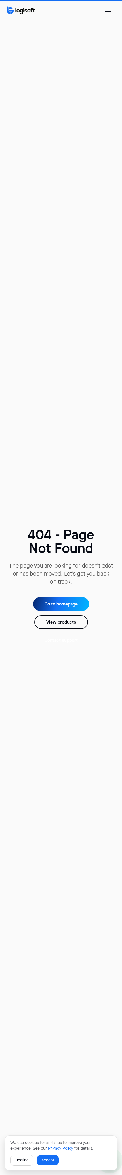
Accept (47, 1160)
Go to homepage (61, 604)
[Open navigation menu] (108, 10)
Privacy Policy (60, 1148)
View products (61, 622)
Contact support (61, 640)
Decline (22, 1160)
